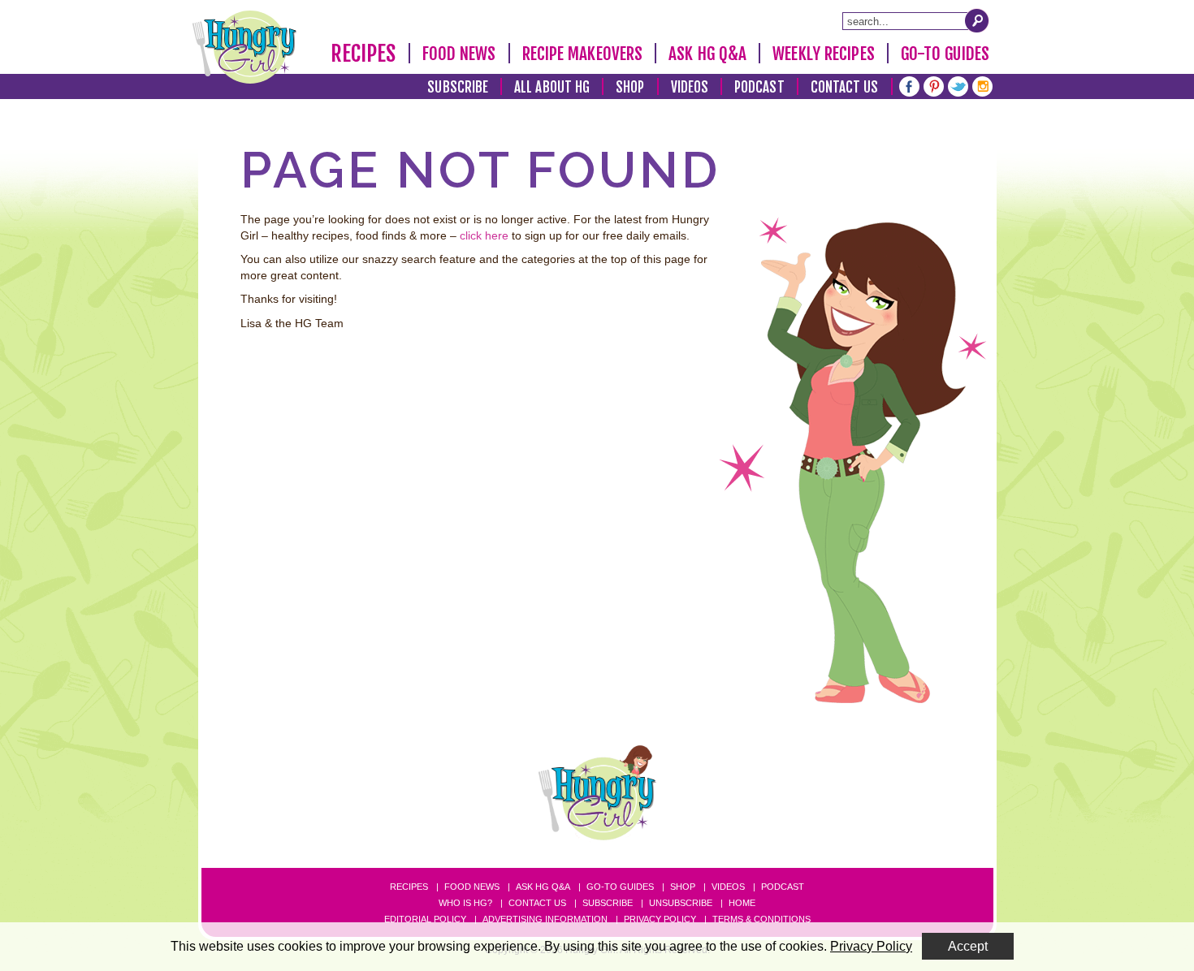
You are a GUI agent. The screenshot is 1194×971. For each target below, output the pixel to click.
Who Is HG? (465, 903)
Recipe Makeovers (582, 53)
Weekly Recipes (823, 53)
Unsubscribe (680, 903)
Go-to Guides (620, 886)
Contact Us (845, 87)
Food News (459, 53)
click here (484, 235)
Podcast (759, 87)
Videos (690, 87)
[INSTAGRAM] (982, 85)
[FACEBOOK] (909, 85)
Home (742, 903)
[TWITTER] (958, 85)
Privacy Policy (660, 919)
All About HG (552, 87)
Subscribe (457, 87)
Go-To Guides (945, 53)
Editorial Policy (425, 919)
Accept (968, 946)
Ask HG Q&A (707, 53)
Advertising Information (545, 919)
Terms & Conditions (761, 919)
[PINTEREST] (934, 85)
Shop (630, 87)
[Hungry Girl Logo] (244, 47)
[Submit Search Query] (977, 20)
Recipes (363, 53)
